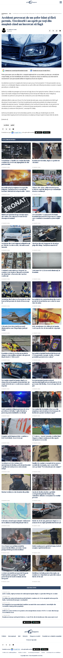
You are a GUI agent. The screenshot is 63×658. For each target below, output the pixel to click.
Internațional (12, 636)
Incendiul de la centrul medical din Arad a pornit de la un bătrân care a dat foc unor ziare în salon (46, 301)
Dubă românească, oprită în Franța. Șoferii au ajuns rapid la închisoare (46, 547)
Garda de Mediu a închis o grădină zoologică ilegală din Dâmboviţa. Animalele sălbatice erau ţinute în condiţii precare (46, 494)
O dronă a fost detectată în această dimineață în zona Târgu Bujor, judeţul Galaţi (14, 328)
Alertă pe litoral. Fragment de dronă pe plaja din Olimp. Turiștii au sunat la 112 (45, 244)
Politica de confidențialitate (10, 652)
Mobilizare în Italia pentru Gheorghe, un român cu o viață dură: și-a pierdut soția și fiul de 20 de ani (46, 575)
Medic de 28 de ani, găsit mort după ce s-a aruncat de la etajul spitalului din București (46, 522)
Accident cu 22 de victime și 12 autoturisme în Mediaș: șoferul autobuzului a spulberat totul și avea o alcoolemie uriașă (16, 466)
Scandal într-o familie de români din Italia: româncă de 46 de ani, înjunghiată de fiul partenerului (16, 162)
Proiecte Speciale (32, 640)
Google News (18, 132)
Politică (4, 636)
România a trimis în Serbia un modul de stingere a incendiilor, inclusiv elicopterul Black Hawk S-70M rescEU (16, 355)
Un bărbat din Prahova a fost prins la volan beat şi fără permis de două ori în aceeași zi (16, 301)
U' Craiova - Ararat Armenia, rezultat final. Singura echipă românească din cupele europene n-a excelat (46, 438)
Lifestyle (25, 636)
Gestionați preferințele (33, 652)
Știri (10, 13)
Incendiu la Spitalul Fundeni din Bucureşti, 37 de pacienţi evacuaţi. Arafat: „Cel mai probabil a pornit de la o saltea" (46, 355)
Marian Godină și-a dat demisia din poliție (15, 492)
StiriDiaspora (5, 13)
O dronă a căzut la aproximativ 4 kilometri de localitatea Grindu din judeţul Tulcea (16, 522)
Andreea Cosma (13, 29)
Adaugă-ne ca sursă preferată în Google (16, 70)
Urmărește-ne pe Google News (41, 70)
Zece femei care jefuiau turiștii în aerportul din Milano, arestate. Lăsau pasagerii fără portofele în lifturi (14, 548)
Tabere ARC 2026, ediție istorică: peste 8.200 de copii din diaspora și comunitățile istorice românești (46, 189)
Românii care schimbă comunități (51, 636)
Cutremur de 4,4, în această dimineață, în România (46, 271)
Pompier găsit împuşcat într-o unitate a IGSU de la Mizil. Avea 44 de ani (15, 437)
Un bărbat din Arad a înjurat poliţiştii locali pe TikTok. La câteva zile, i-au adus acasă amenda (16, 245)
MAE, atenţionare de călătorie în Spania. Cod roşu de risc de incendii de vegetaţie (46, 327)
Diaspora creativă (35, 636)
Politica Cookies (22, 652)
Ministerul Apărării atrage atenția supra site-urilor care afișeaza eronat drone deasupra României (15, 216)
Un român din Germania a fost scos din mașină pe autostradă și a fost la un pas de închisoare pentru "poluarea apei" (46, 411)
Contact (43, 652)
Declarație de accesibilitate (54, 652)
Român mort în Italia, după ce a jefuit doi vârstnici (46, 161)
